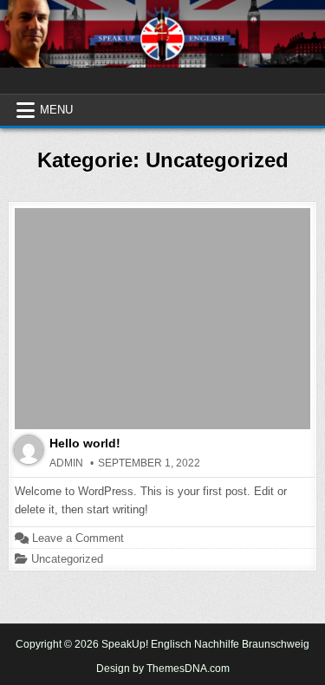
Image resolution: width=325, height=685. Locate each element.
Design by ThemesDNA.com (163, 668)
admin (66, 463)
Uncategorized (67, 558)
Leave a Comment (78, 538)
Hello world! (84, 443)
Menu (56, 109)
